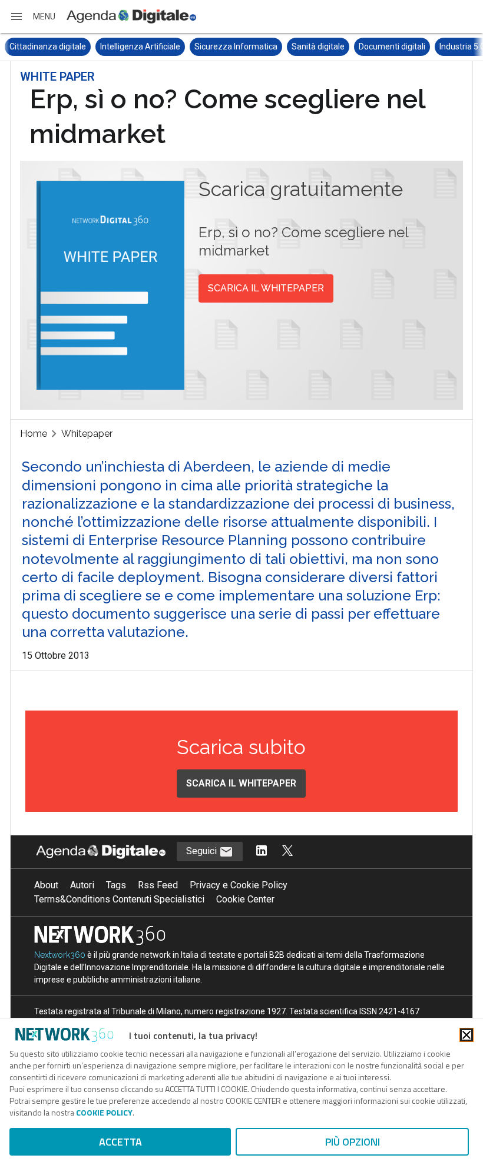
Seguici (202, 851)
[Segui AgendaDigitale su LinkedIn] (261, 851)
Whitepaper (87, 433)
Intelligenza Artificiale (140, 46)
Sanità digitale (318, 46)
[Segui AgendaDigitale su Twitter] (287, 851)
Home (33, 433)
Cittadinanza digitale (47, 46)
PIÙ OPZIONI (352, 1142)
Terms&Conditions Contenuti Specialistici (119, 899)
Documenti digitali (392, 46)
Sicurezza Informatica (235, 46)
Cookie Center (245, 899)
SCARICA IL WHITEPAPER (266, 288)
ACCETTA (120, 1142)
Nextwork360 (59, 955)
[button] (32, 16)
